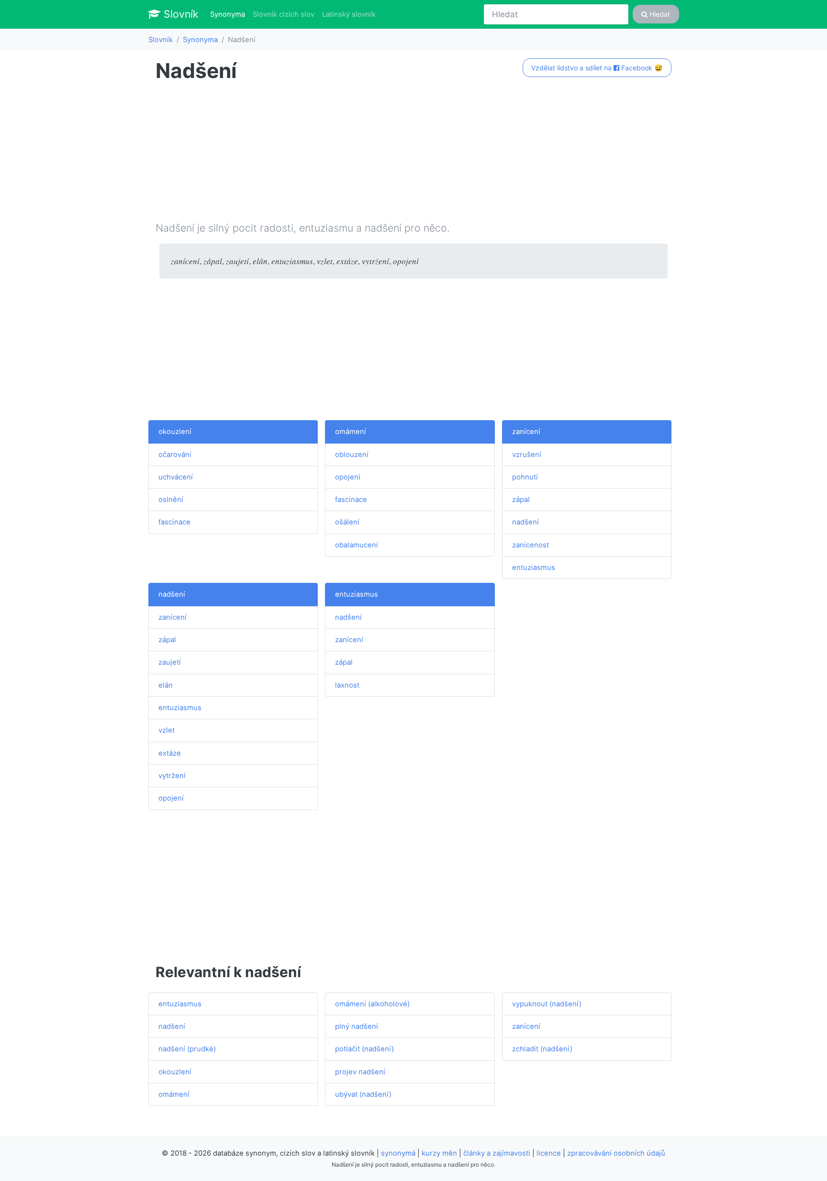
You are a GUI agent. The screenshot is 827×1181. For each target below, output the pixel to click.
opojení (347, 477)
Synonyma (229, 14)
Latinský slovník (349, 14)
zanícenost (530, 545)
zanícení (526, 431)
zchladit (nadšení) (542, 1049)
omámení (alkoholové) (372, 1004)
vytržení (172, 775)
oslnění (170, 499)
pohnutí (525, 477)
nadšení (525, 522)
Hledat (659, 14)
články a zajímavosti (496, 1153)
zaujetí (169, 662)
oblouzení (352, 454)
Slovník (180, 14)
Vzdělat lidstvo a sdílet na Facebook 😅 (596, 68)
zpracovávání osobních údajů (616, 1153)
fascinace (174, 522)
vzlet (166, 730)
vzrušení (526, 454)
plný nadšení (356, 1026)
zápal (521, 499)
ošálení (347, 522)
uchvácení (175, 477)
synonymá (398, 1153)
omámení (350, 431)
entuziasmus (533, 567)
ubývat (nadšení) (363, 1094)
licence (548, 1153)
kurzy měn (439, 1153)
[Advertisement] (413, 154)
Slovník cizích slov (283, 14)
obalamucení (356, 545)
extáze (169, 753)
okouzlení (174, 431)
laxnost (347, 685)
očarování (174, 454)
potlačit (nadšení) (364, 1049)
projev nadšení (360, 1072)
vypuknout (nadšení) (546, 1004)
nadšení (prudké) (187, 1049)
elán (165, 685)
